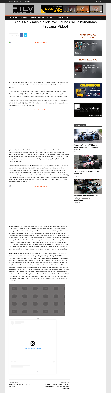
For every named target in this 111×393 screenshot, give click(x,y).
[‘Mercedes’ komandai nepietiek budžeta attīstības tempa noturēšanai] (88, 186)
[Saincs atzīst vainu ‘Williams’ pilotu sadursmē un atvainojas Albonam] (88, 136)
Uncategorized (17, 22)
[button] (100, 18)
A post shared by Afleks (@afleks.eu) (32, 371)
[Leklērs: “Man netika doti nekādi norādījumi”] (88, 162)
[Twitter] (99, 1)
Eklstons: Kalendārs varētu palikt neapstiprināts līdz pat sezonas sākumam (56, 386)
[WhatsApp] (101, 1)
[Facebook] (95, 1)
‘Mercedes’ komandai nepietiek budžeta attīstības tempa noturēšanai (86, 198)
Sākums (11, 22)
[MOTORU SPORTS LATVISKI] (23, 9)
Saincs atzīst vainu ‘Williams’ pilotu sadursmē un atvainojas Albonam (86, 147)
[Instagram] (97, 1)
